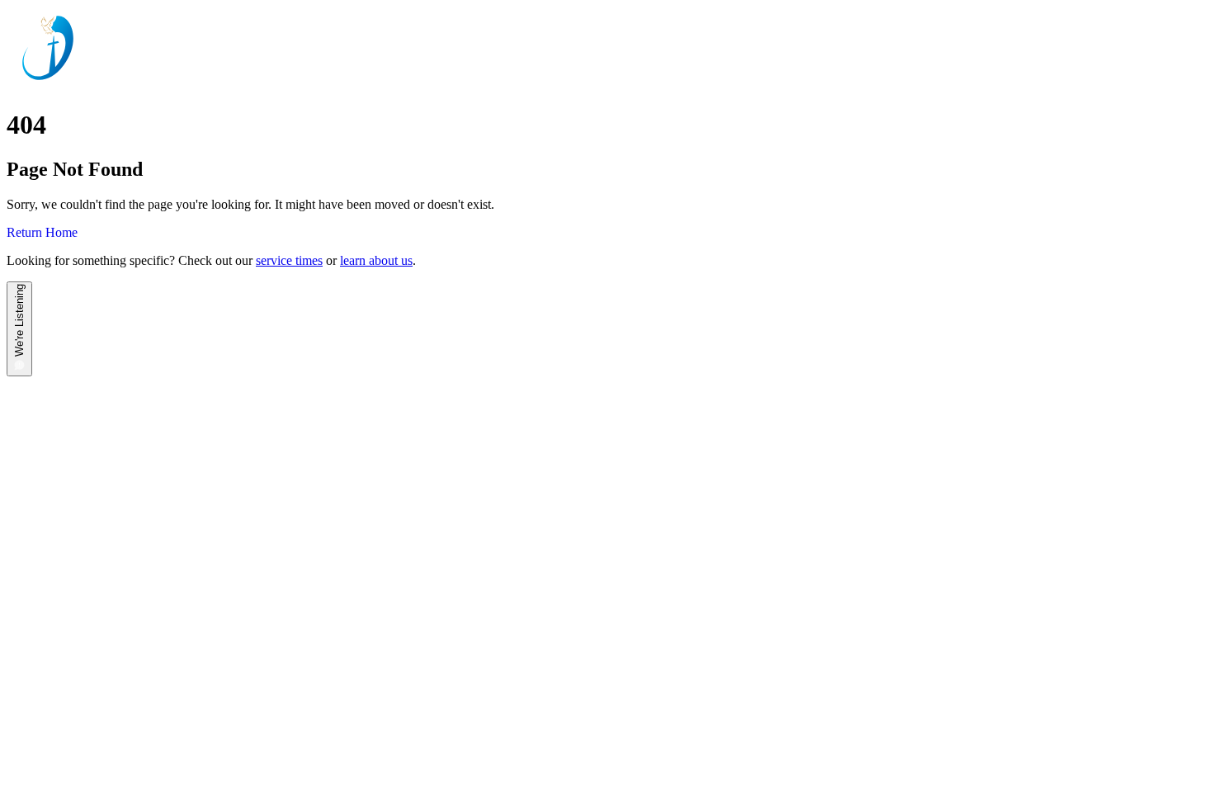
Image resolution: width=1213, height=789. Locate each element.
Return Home (42, 232)
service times (289, 260)
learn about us (376, 260)
